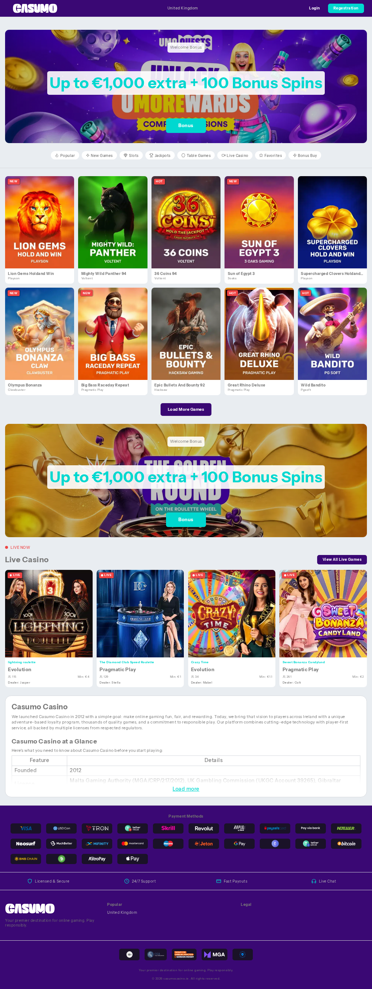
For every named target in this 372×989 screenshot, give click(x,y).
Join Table (51, 613)
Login (314, 8)
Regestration (346, 8)
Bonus (186, 125)
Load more (186, 789)
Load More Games (186, 409)
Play (43, 216)
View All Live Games (342, 559)
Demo (42, 228)
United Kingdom (182, 8)
